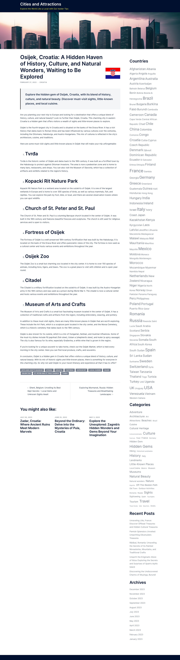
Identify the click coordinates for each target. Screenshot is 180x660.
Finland (150, 164)
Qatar (146, 308)
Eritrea (133, 164)
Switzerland (139, 367)
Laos (146, 225)
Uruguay (139, 388)
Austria (134, 83)
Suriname (134, 361)
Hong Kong (147, 193)
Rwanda (147, 321)
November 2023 (137, 594)
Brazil (148, 98)
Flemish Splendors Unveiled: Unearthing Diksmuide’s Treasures (143, 534)
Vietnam (150, 393)
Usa (140, 506)
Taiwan (134, 372)
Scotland (135, 330)
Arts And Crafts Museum (32, 370)
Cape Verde (135, 119)
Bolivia (140, 93)
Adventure (136, 412)
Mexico (144, 248)
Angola (142, 73)
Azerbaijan (145, 83)
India (146, 198)
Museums (135, 471)
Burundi (142, 109)
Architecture (137, 416)
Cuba (144, 140)
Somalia (143, 339)
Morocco (136, 263)
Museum (151, 468)
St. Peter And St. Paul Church (46, 373)
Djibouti (147, 150)
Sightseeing (135, 496)
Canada (150, 114)
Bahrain (133, 88)
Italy (141, 209)
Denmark (136, 150)
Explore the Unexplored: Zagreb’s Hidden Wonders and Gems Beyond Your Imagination (104, 428)
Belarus (141, 88)
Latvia (134, 230)
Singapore (135, 335)
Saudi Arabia (143, 325)
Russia (136, 320)
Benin (133, 92)
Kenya (150, 220)
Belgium (151, 88)
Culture (149, 433)
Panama (143, 294)
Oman (149, 290)
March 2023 (135, 630)
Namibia (134, 271)
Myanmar (150, 267)
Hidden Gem (136, 441)
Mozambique (137, 267)
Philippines (143, 298)
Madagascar (147, 234)
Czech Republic (139, 145)
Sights (148, 492)
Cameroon (137, 115)
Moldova (135, 254)
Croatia (43, 82)
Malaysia (144, 238)
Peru (133, 298)
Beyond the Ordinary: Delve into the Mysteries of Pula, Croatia (70, 426)
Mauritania (137, 243)
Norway (141, 290)
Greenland (147, 183)
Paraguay (152, 294)
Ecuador (135, 159)
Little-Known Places (142, 464)
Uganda (149, 381)
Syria (150, 367)
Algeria (134, 73)
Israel (133, 209)
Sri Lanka (136, 356)
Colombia (146, 129)
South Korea (145, 344)
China (134, 129)
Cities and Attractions (40, 4)
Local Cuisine (95, 370)
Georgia (134, 177)
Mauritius (149, 243)
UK (132, 388)
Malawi (134, 238)
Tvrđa (65, 373)
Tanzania (146, 372)
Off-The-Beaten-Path (146, 485)
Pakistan (134, 294)
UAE (142, 382)
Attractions (135, 420)
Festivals (132, 438)
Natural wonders (137, 481)
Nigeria (142, 285)
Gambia (148, 171)
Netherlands (139, 276)
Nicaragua (146, 280)
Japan (141, 215)
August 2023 (136, 607)
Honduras (135, 193)
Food (138, 438)
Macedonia (135, 234)
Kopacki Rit (81, 370)
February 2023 (136, 634)
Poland (135, 304)
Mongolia (134, 258)
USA (148, 387)
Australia (151, 78)
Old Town (134, 488)
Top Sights (150, 497)
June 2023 (134, 616)
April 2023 (134, 625)
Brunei (133, 104)
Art (147, 416)
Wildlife (153, 506)
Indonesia (136, 203)
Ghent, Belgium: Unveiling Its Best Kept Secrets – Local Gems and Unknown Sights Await (44, 390)
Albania (151, 69)
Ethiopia (140, 164)
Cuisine (133, 424)
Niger (133, 285)
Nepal (141, 271)
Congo (144, 134)
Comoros (134, 135)
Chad (142, 123)
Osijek (106, 370)
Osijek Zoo (26, 373)
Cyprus (152, 140)
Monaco (145, 254)
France (136, 170)
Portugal (147, 304)
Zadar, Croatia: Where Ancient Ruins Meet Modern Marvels (35, 426)
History (135, 455)
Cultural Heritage (139, 428)
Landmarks (136, 460)
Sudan (147, 356)
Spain (150, 349)
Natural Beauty (140, 476)
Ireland (148, 203)
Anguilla (152, 73)
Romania (137, 314)
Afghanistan (138, 69)
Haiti (155, 188)
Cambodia (153, 109)
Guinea (147, 188)
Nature (150, 480)
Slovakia (145, 335)
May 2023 (134, 621)
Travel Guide (134, 506)
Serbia (144, 330)
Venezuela (137, 393)
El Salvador (146, 160)
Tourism (134, 501)
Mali (151, 238)
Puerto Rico (136, 308)
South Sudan (137, 350)
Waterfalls (146, 506)
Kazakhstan (137, 220)
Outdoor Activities (146, 488)
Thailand (135, 376)
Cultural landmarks (136, 434)
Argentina (137, 78)
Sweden (145, 361)
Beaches (146, 420)
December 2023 (137, 589)
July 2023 (134, 612)
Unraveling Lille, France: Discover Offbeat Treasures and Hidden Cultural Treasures (144, 523)
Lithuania (152, 230)
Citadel (49, 370)
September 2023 (137, 603)
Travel (144, 501)
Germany (147, 177)
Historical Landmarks (145, 451)
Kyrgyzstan (136, 225)
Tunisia (152, 376)
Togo (144, 377)
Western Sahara (137, 398)
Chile (149, 124)
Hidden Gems (141, 446)
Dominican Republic (143, 155)
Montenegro (145, 258)
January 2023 (136, 639)
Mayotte (134, 249)
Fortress (69, 370)
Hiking (133, 451)
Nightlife (132, 485)
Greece (135, 183)
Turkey (134, 381)
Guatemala (136, 188)
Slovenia (134, 340)
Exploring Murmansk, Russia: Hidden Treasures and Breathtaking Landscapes (96, 390)
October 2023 (136, 598)
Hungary (136, 198)
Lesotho (143, 229)
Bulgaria (141, 104)
